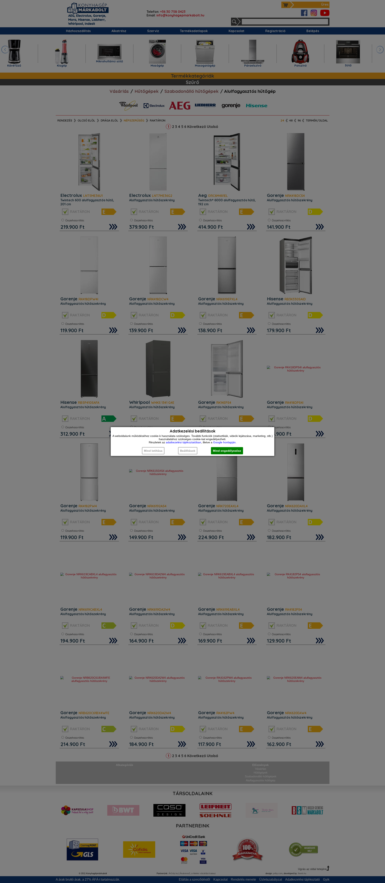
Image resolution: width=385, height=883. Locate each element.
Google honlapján (224, 442)
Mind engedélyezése (227, 450)
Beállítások (187, 450)
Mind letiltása (153, 450)
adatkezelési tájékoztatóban (183, 442)
